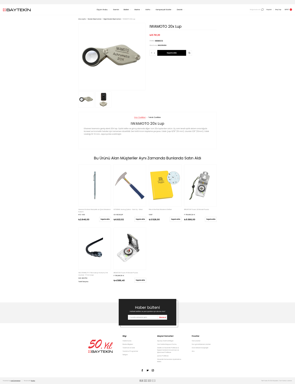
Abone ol (162, 317)
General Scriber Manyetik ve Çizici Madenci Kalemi (94, 210)
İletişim (125, 355)
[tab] (140, 117)
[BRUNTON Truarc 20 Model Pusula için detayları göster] (200, 185)
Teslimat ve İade (129, 348)
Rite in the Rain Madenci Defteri (160, 209)
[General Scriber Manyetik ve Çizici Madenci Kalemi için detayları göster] (94, 185)
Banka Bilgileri (128, 344)
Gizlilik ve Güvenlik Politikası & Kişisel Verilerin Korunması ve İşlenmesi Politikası (168, 350)
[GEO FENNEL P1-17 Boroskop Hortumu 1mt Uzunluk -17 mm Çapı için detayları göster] (94, 249)
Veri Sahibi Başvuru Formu (167, 344)
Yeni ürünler (196, 341)
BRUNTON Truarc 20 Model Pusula (196, 209)
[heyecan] (147, 370)
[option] (86, 99)
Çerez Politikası (163, 356)
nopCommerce (15, 381)
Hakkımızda (127, 341)
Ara (262, 9)
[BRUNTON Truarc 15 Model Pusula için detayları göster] (130, 249)
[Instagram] (152, 370)
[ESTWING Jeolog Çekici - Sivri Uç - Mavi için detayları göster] (130, 185)
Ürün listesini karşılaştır (200, 348)
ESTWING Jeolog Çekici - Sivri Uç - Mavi (128, 209)
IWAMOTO (159, 41)
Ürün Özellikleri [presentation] (140, 117)
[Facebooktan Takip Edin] (142, 370)
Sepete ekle (172, 53)
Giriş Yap (278, 10)
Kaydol (269, 10)
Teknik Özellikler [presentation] (154, 117)
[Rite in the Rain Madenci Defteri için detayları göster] (165, 185)
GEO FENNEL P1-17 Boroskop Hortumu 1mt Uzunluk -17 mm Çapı (93, 274)
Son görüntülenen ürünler (201, 344)
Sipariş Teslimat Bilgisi (165, 341)
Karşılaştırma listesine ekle (189, 53)
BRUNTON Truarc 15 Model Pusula (126, 273)
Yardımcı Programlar (130, 351)
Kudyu (33, 381)
